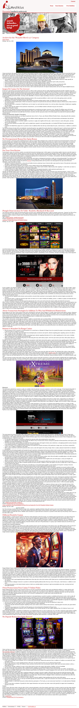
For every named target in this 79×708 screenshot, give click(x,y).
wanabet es (19, 502)
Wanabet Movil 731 (11, 218)
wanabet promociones (19, 217)
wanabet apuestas (9, 217)
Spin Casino (5, 40)
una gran (29, 160)
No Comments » (20, 218)
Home (51, 6)
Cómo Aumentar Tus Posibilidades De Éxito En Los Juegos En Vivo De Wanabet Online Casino (27, 505)
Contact (73, 1)
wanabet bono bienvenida (11, 502)
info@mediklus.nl (32, 706)
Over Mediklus (70, 6)
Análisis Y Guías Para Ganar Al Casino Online (14, 220)
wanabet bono (8, 696)
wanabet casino (52, 352)
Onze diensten (59, 6)
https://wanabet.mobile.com (8, 651)
